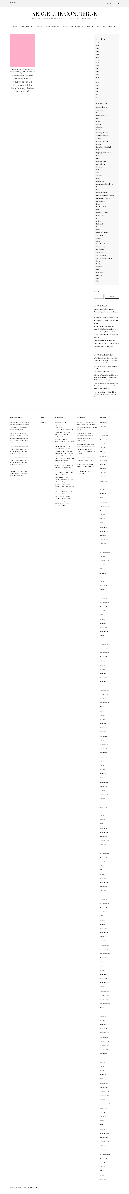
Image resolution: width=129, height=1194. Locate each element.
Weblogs (20, 73)
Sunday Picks (100, 250)
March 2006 (103, 1129)
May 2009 (102, 970)
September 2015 (104, 652)
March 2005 (103, 1179)
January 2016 (103, 636)
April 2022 (103, 493)
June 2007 (102, 1066)
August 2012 (103, 807)
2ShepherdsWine (99, 375)
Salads (98, 230)
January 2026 (104, 422)
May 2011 (102, 870)
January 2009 (104, 987)
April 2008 (103, 1024)
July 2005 (102, 1162)
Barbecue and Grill (101, 116)
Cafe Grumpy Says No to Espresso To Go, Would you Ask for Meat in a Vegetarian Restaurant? (22, 85)
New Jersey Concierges (96, 26)
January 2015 (103, 686)
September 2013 (104, 753)
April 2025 (103, 456)
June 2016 (102, 615)
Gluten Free (99, 170)
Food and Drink (26, 69)
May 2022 (102, 489)
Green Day (99, 175)
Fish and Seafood (101, 161)
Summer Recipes (101, 247)
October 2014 (104, 698)
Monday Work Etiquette (103, 198)
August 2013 (103, 757)
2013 (97, 74)
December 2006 (104, 1091)
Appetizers (99, 110)
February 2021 (104, 531)
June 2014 (102, 715)
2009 (97, 85)
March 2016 (103, 627)
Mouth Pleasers (100, 201)
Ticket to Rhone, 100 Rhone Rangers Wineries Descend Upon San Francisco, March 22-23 (105, 369)
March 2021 (103, 527)
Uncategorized (100, 264)
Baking (98, 113)
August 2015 (103, 656)
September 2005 (105, 1154)
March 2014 (103, 727)
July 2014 (102, 711)
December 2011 (104, 840)
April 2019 (103, 573)
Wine (97, 281)
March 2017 (103, 585)
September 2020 (105, 552)
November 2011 (104, 845)
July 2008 (102, 1012)
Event (98, 155)
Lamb (98, 190)
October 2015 (104, 648)
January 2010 (104, 936)
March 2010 (103, 928)
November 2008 (104, 995)
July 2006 (102, 1112)
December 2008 (104, 991)
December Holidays (102, 141)
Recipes (40, 26)
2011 (97, 80)
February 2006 (104, 1133)
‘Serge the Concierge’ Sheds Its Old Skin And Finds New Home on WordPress (105, 360)
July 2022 (102, 485)
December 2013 (104, 740)
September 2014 (104, 702)
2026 (97, 43)
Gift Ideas (99, 167)
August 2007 (103, 1058)
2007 (97, 91)
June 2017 (102, 581)
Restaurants (13, 71)
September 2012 (104, 803)
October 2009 (104, 949)
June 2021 (102, 514)
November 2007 (104, 1045)
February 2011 (104, 882)
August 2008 (103, 1008)
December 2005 (104, 1141)
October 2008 (104, 999)
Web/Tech (99, 275)
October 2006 (104, 1100)
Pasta (97, 210)
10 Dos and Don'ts (101, 107)
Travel (15, 73)
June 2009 (103, 966)
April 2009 (103, 974)
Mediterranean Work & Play (73, 26)
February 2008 (104, 1033)
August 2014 (103, 707)
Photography (100, 215)
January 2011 (103, 886)
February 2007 (104, 1083)
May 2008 (102, 1020)
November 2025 (104, 431)
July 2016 (102, 610)
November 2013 (104, 744)
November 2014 (104, 694)
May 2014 (102, 719)
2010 (97, 83)
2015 (97, 68)
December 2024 (104, 472)
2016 (97, 66)
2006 (97, 94)
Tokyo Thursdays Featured (104, 258)
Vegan (98, 269)
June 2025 (102, 447)
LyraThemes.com (32, 1187)
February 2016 (104, 631)
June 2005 (102, 1166)
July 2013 (102, 761)
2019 (97, 60)
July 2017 (102, 577)
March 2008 (103, 1028)
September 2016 (104, 602)
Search (96, 292)
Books (98, 121)
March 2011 (103, 878)
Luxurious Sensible (101, 193)
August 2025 (103, 439)
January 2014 (103, 736)
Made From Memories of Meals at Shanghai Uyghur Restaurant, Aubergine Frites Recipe (106, 312)
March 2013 (103, 778)
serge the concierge (99, 366)
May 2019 (102, 569)
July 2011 (102, 861)
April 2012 (103, 824)
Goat (97, 173)
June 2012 (102, 815)
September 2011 (104, 853)
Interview (99, 187)
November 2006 (104, 1095)
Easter (98, 150)
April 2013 (103, 773)
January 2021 (103, 535)
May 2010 (102, 920)
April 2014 (103, 723)
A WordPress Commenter (101, 358)
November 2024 (104, 477)
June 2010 (102, 916)
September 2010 (105, 903)
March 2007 (103, 1079)
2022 (97, 51)
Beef (97, 118)
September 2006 (105, 1104)
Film (97, 158)
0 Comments (29, 75)
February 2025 (104, 464)
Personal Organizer (102, 212)
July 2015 (102, 661)
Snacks (98, 238)
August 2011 (103, 857)
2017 (97, 63)
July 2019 (102, 564)
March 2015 (103, 677)
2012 (97, 77)
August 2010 (103, 907)
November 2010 (104, 895)
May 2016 (102, 619)
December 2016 (104, 594)
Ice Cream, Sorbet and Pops (104, 184)
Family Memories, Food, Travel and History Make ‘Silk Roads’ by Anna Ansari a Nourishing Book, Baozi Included (106, 343)
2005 (97, 97)
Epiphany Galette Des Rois (104, 153)
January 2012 (103, 836)
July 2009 (102, 962)
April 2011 (103, 874)
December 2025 (104, 427)
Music (98, 204)
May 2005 (102, 1171)
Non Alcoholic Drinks (102, 207)
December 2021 (104, 506)
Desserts (98, 144)
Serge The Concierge (64, 13)
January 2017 (103, 590)
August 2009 (103, 957)
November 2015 (104, 644)
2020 (97, 57)
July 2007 (102, 1062)
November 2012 (104, 794)
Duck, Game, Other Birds (103, 147)
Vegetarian (99, 272)
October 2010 (104, 899)
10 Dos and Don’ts (27, 26)
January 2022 (103, 502)
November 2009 (104, 945)
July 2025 (102, 443)
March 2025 (103, 460)
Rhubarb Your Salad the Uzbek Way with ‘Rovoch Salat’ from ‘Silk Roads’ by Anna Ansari (106, 320)
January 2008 (104, 1037)
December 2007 (104, 1041)
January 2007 (104, 1087)
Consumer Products (16, 69)
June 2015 (102, 665)
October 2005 (104, 1150)
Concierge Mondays (102, 133)
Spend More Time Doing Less (104, 244)
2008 (97, 88)
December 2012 (104, 790)
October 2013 (104, 748)
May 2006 (102, 1120)
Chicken (98, 124)
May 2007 (102, 1070)
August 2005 (103, 1158)
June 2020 (102, 556)
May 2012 (102, 819)
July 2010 (102, 911)
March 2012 (103, 828)
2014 (97, 71)
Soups (98, 241)
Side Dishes (99, 235)
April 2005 (103, 1175)
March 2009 (103, 978)
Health (32, 69)
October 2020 (104, 548)
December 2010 (104, 891)
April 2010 (103, 924)
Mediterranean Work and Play (105, 195)
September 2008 (105, 1003)
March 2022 (103, 498)
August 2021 (103, 510)
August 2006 (103, 1108)
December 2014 (104, 690)
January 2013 (103, 786)
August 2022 (103, 481)
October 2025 (104, 435)
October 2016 (104, 598)
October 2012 (104, 799)
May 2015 (102, 669)
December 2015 (104, 640)
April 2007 (103, 1074)
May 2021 (102, 518)
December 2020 (104, 539)
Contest (98, 138)
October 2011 (104, 849)
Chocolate (99, 127)
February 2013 (104, 782)
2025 (97, 46)
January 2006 (104, 1137)
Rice (97, 227)
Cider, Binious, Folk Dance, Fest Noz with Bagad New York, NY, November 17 (105, 394)
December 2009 (104, 941)
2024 (97, 48)
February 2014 (104, 732)
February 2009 (104, 982)
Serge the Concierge (22, 71)
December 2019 (104, 560)
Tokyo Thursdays (53, 26)
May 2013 (102, 769)
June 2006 (103, 1116)
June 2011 (102, 865)
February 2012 (104, 832)
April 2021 (103, 523)
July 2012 (102, 811)
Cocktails (99, 130)
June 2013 (102, 765)
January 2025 (103, 468)
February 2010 (104, 932)
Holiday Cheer (100, 181)
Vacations (99, 267)
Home (15, 26)
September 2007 (105, 1054)
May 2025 (102, 452)
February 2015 (104, 682)
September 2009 (105, 953)
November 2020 (104, 544)
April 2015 (103, 673)
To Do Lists (31, 71)
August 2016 (103, 606)
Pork (97, 218)
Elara (11, 1187)
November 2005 (104, 1145)
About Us (13, 2)
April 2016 (103, 623)
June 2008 (103, 1016)
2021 (97, 54)
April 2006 (103, 1125)
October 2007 (104, 1049)
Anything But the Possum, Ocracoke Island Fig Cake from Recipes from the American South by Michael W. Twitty (105, 329)
